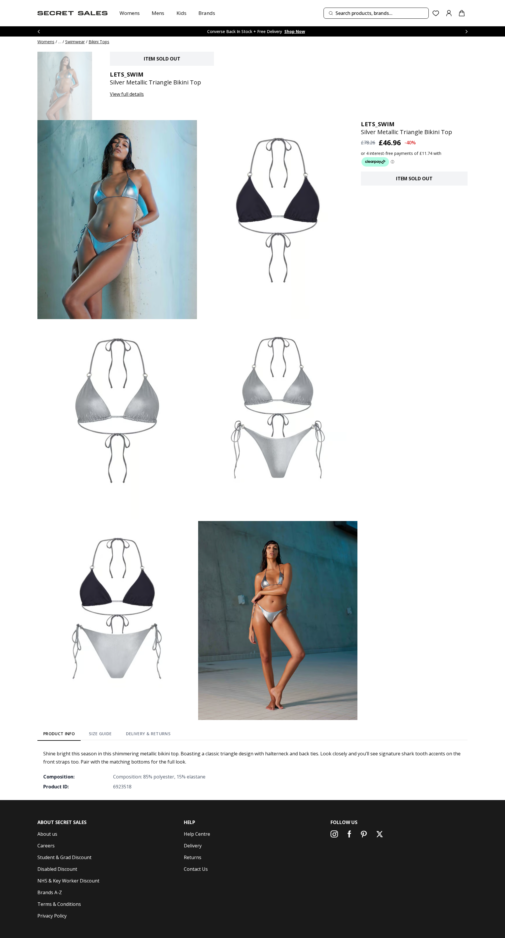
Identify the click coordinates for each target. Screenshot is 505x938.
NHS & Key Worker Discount (68, 881)
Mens (158, 13)
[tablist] (106, 734)
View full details (127, 94)
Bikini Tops (99, 41)
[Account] (449, 13)
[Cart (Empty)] (462, 13)
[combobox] (376, 13)
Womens (130, 13)
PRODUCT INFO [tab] (59, 733)
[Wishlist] (436, 13)
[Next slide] (466, 31)
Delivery (193, 845)
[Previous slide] (38, 31)
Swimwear (75, 41)
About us (47, 834)
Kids (181, 13)
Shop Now (294, 31)
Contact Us (196, 869)
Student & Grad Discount (64, 857)
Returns (192, 857)
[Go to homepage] (72, 13)
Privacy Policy (52, 916)
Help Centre (197, 834)
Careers (46, 845)
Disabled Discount (57, 869)
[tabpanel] (252, 770)
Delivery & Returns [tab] (148, 733)
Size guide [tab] (100, 733)
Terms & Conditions (59, 904)
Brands (206, 13)
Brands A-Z (49, 892)
